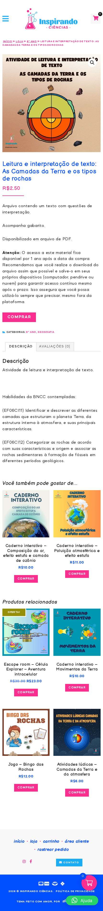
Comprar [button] (25, 578)
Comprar (19, 317)
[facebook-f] (31, 862)
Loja (19, 41)
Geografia (46, 332)
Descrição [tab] (21, 346)
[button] (92, 62)
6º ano (32, 41)
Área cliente (77, 841)
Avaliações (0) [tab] (54, 346)
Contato (70, 862)
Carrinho (51, 841)
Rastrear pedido (53, 849)
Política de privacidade (75, 891)
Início (7, 41)
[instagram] (24, 862)
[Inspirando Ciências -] (51, 18)
